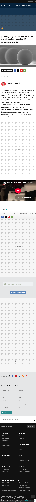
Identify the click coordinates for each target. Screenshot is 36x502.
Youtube (16, 375)
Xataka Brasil (5, 485)
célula (31, 213)
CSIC (7, 209)
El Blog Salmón (23, 469)
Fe (19, 400)
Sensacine (21, 447)
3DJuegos (21, 435)
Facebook (15, 70)
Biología (4, 397)
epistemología (23, 404)
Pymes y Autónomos (24, 471)
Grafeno (16, 369)
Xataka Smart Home (7, 443)
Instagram (19, 375)
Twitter (18, 70)
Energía (10, 213)
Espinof (21, 449)
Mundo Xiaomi (6, 445)
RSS (22, 375)
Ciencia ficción (7, 28)
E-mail (24, 70)
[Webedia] (32, 1)
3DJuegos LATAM (23, 483)
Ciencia (16, 28)
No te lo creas (6, 394)
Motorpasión (22, 458)
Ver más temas (6, 413)
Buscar (33, 419)
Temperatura (24, 28)
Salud (20, 397)
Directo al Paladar (7, 458)
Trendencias (5, 469)
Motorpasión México (24, 490)
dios (20, 407)
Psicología (21, 391)
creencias (5, 407)
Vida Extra (21, 438)
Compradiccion (6, 474)
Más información (27, 500)
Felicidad (32, 28)
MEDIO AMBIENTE (27, 5)
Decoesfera (5, 471)
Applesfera (5, 440)
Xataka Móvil (5, 438)
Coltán (23, 369)
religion (4, 400)
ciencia (4, 404)
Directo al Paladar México (9, 490)
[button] (13, 83)
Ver (19, 292)
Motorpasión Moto (24, 460)
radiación (24, 213)
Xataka (4, 435)
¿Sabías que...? (6, 391)
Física (20, 394)
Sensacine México (24, 485)
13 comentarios (8, 70)
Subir (29, 426)
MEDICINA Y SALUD (6, 5)
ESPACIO (17, 5)
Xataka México (6, 483)
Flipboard (21, 70)
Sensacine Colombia (24, 487)
